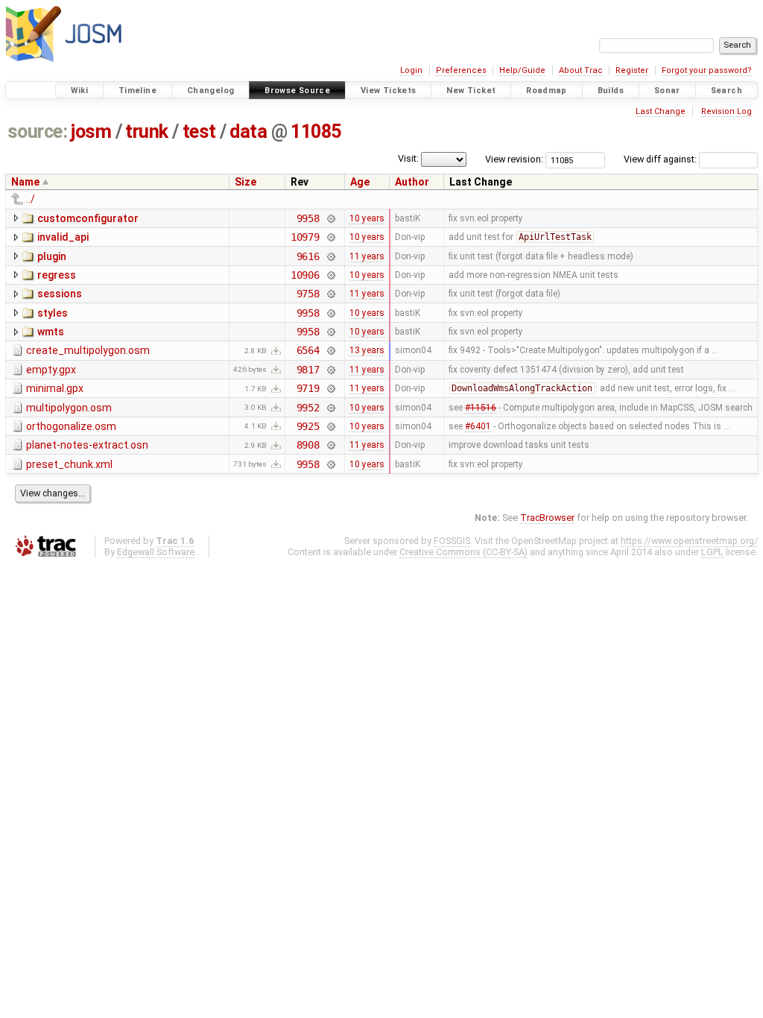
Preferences (461, 70)
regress (56, 275)
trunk (146, 131)
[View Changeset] (330, 218)
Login (411, 70)
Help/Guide (522, 70)
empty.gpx (51, 370)
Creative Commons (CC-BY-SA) (463, 551)
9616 (308, 256)
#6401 (478, 426)
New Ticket (471, 90)
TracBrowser (547, 517)
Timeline (137, 90)
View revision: (514, 159)
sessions (59, 294)
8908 (308, 445)
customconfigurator (88, 218)
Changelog (210, 90)
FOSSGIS (452, 540)
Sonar (667, 90)
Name (25, 182)
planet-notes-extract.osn (87, 445)
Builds (611, 90)
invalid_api (63, 237)
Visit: (408, 158)
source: (37, 131)
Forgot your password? (707, 70)
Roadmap (546, 90)
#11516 (480, 407)
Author (412, 182)
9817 (308, 370)
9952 (308, 408)
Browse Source (297, 90)
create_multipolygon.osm (88, 350)
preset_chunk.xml (69, 464)
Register (631, 70)
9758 (308, 294)
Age (360, 182)
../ (30, 199)
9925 (308, 426)
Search (726, 90)
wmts (50, 332)
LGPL (712, 551)
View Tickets (389, 90)
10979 (305, 237)
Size (245, 182)
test (199, 131)
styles (52, 313)
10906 (305, 275)
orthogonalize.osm (71, 426)
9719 (308, 388)
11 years (366, 256)
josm (91, 131)
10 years (366, 218)
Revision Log (726, 111)
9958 (308, 218)
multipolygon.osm (69, 408)
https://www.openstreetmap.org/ (689, 540)
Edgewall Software (155, 551)
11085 (316, 131)
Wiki (80, 90)
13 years (366, 350)
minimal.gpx (54, 388)
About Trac (581, 70)
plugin (51, 256)
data (248, 131)
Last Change (661, 111)
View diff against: (661, 159)
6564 (308, 350)
